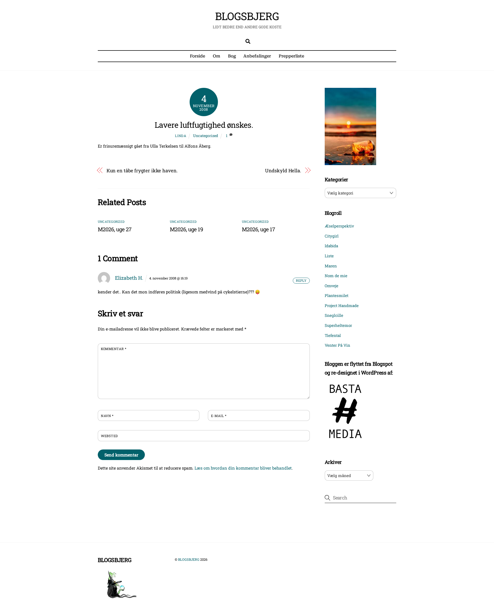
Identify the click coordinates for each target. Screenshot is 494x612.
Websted (109, 436)
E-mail (218, 416)
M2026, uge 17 (258, 229)
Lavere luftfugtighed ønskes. (204, 125)
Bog (232, 56)
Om (216, 56)
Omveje (331, 285)
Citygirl (332, 236)
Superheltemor (338, 325)
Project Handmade (342, 305)
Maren (331, 265)
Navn (107, 416)
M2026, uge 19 (186, 229)
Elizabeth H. (129, 278)
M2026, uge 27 (114, 229)
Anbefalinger (257, 56)
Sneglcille (334, 315)
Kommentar (114, 349)
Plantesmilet (336, 295)
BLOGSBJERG (188, 559)
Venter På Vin (337, 345)
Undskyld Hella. (283, 170)
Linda (180, 135)
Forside (197, 56)
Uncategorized (205, 135)
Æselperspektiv (339, 225)
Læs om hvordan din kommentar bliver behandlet (243, 468)
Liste (329, 255)
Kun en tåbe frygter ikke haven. (142, 170)
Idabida (331, 245)
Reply (301, 280)
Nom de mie (336, 275)
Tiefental (333, 335)
